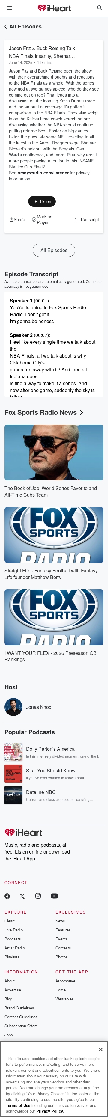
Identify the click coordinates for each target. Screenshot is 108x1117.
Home (61, 990)
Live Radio (13, 930)
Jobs (8, 1035)
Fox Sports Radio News (40, 412)
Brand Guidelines (19, 1008)
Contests (63, 948)
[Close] (100, 1049)
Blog (8, 999)
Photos (62, 957)
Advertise (12, 990)
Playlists (12, 957)
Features (63, 930)
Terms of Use (18, 1105)
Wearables (65, 999)
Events (62, 939)
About (9, 981)
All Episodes (25, 26)
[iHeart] (54, 9)
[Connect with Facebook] (7, 895)
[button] (42, 201)
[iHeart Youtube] (54, 895)
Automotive (65, 981)
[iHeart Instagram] (38, 895)
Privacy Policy (49, 1111)
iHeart (9, 921)
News (60, 921)
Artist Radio (14, 948)
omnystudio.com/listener (43, 173)
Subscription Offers (21, 1026)
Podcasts (12, 939)
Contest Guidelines (21, 1017)
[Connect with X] (22, 895)
